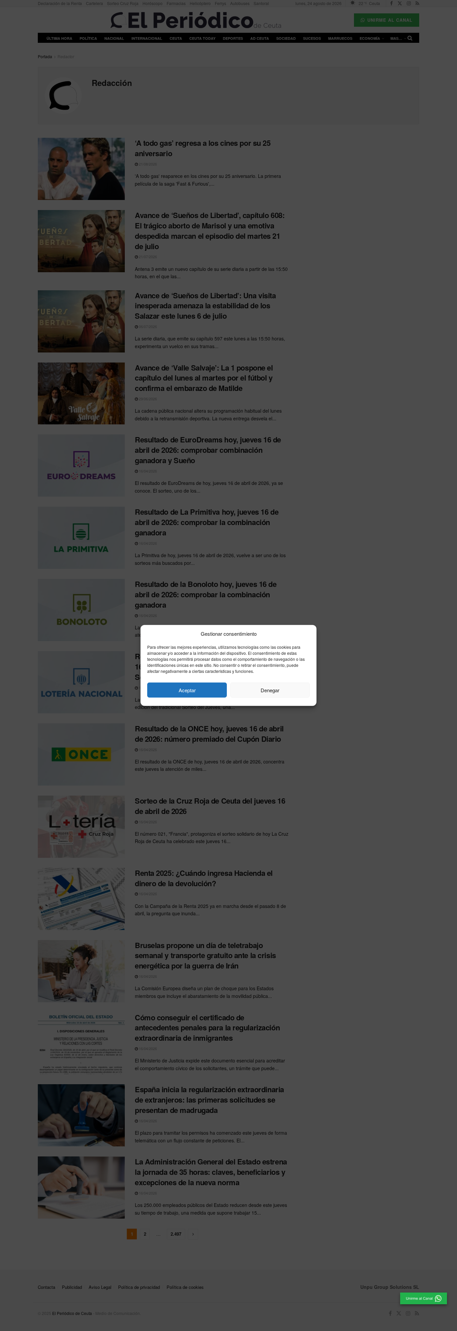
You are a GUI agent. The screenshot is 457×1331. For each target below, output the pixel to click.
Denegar (270, 690)
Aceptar (187, 690)
